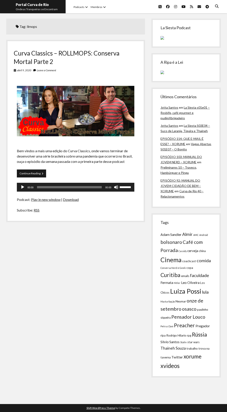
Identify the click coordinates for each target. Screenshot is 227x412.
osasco (189, 309)
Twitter (177, 357)
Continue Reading (33, 174)
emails (185, 276)
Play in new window (46, 199)
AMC (196, 234)
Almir (187, 234)
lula (205, 292)
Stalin (183, 342)
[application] (75, 187)
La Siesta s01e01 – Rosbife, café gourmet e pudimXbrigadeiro (185, 113)
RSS (36, 210)
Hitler (177, 282)
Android (203, 234)
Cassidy (182, 251)
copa (189, 268)
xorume (193, 356)
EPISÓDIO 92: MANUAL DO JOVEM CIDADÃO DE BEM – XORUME (180, 186)
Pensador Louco (188, 317)
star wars (193, 342)
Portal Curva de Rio (32, 4)
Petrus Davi (166, 326)
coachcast (189, 261)
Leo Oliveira (190, 283)
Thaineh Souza (173, 348)
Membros (96, 7)
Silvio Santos (170, 342)
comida (204, 260)
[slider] (126, 187)
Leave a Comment (46, 70)
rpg (189, 335)
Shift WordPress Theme (100, 408)
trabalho (192, 348)
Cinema (171, 260)
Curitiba (170, 275)
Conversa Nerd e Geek (173, 267)
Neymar (181, 301)
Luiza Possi (185, 291)
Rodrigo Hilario (176, 335)
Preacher (184, 325)
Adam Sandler (171, 235)
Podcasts (79, 7)
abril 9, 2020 (24, 70)
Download (71, 199)
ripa (163, 335)
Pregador (203, 326)
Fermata (166, 283)
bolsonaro (171, 242)
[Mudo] (116, 187)
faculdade (199, 275)
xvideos (170, 365)
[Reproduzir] (22, 187)
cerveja (192, 251)
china (202, 251)
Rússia (199, 334)
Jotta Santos (169, 107)
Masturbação (167, 301)
